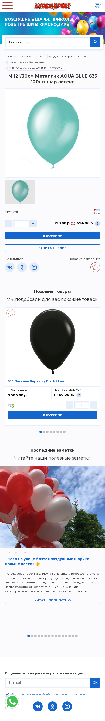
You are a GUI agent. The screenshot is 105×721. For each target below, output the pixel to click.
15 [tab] (76, 636)
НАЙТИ (95, 42)
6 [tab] (57, 432)
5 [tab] (54, 432)
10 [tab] (59, 636)
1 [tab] (40, 432)
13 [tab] (69, 636)
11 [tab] (63, 636)
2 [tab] (44, 432)
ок (95, 682)
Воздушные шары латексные (67, 56)
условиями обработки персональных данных (56, 694)
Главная (11, 56)
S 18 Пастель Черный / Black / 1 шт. (36, 381)
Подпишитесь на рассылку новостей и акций (44, 673)
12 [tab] (66, 636)
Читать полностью (52, 600)
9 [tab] (56, 636)
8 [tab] (64, 432)
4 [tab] (51, 432)
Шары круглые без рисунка (27, 62)
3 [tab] (47, 432)
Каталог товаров (32, 56)
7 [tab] (61, 432)
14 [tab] (73, 636)
